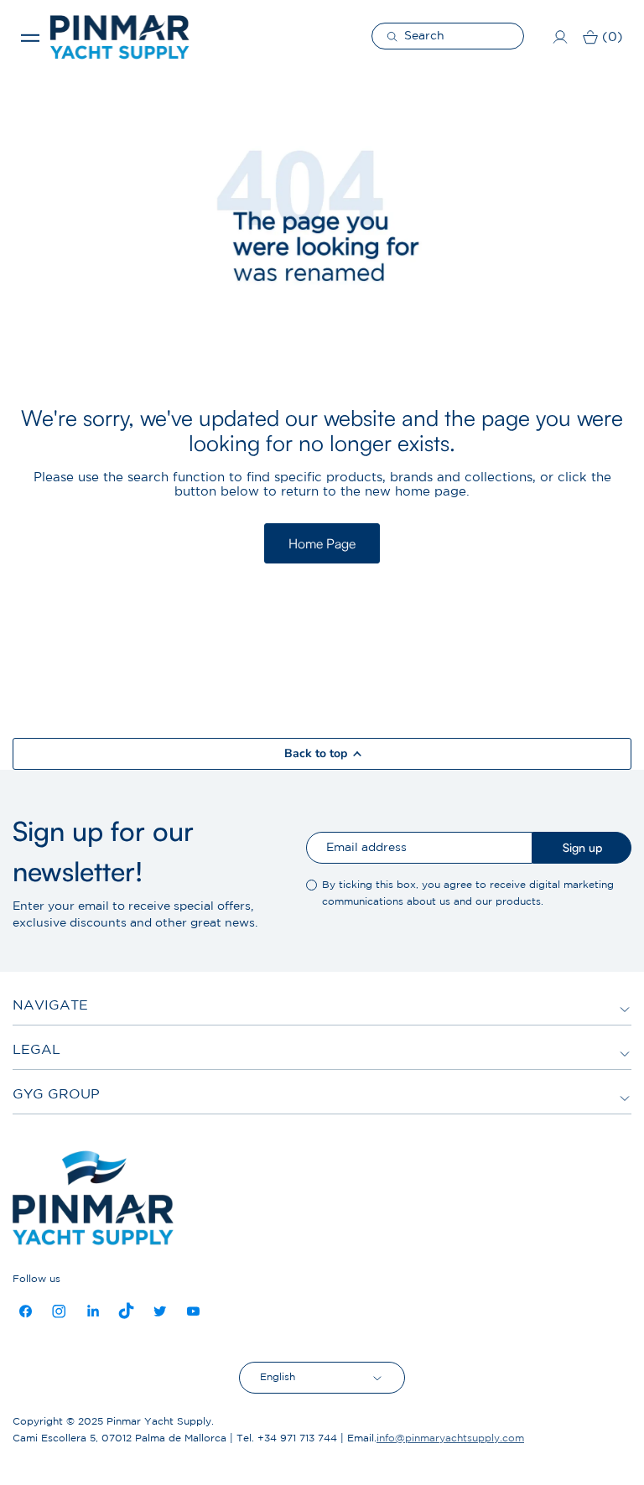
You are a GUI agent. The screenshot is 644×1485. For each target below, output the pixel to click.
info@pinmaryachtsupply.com (450, 1438)
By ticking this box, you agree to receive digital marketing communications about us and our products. (468, 893)
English (277, 1377)
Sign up (582, 847)
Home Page (322, 543)
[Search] (394, 36)
